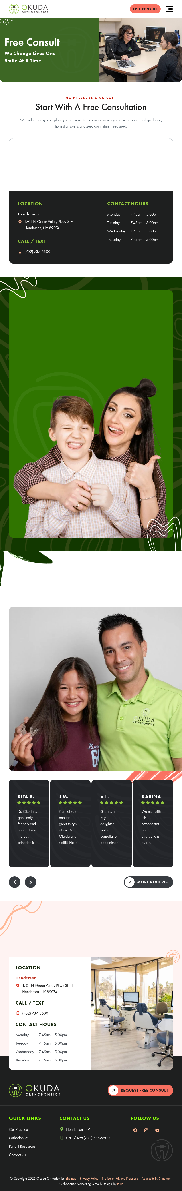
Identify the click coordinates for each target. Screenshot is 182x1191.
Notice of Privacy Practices (120, 1178)
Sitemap (70, 1178)
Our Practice (18, 1129)
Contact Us (17, 1154)
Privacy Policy (89, 1178)
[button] (169, 9)
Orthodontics (18, 1137)
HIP (120, 1184)
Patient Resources (22, 1146)
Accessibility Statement (157, 1178)
